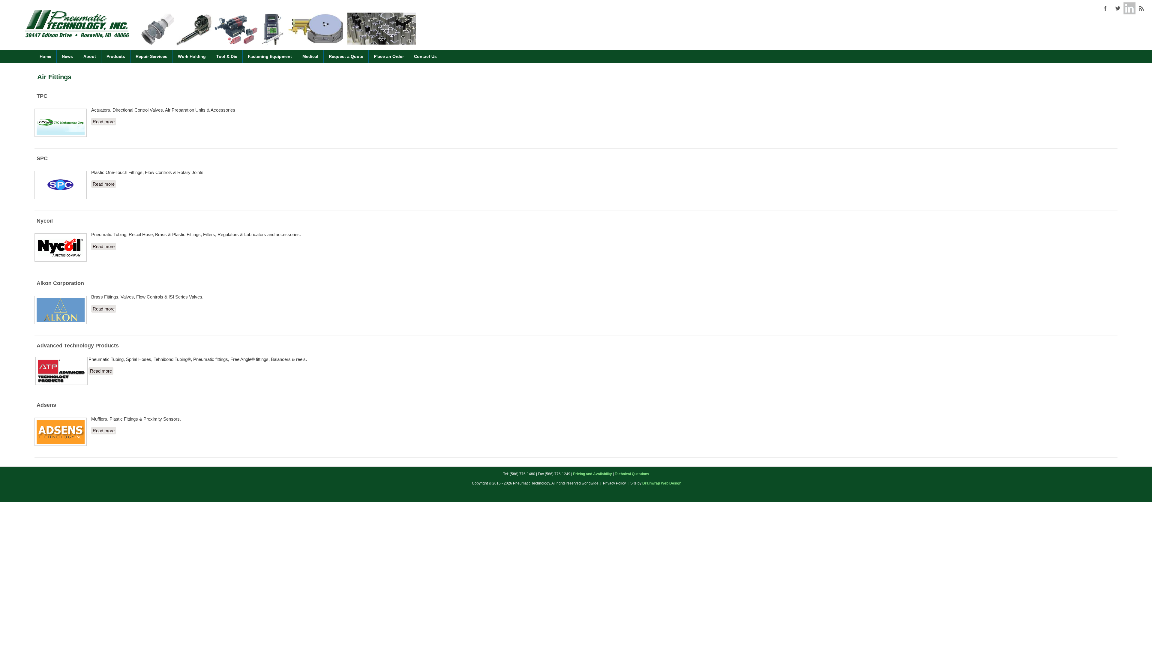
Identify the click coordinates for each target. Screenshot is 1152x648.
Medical (310, 56)
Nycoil (45, 221)
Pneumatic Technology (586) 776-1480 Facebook (1106, 8)
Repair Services (151, 56)
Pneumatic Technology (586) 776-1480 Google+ (1130, 8)
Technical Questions (632, 474)
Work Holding (192, 56)
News (67, 56)
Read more (104, 121)
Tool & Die (226, 56)
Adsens (46, 405)
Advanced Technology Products (78, 346)
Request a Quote (346, 56)
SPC (42, 158)
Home (45, 56)
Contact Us (425, 56)
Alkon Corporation (60, 283)
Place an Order (389, 56)
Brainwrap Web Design (661, 483)
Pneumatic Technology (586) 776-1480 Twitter (1118, 8)
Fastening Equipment (270, 56)
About (89, 56)
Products (115, 56)
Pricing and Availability (592, 474)
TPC (42, 96)
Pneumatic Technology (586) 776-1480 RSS (1142, 8)
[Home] (77, 37)
